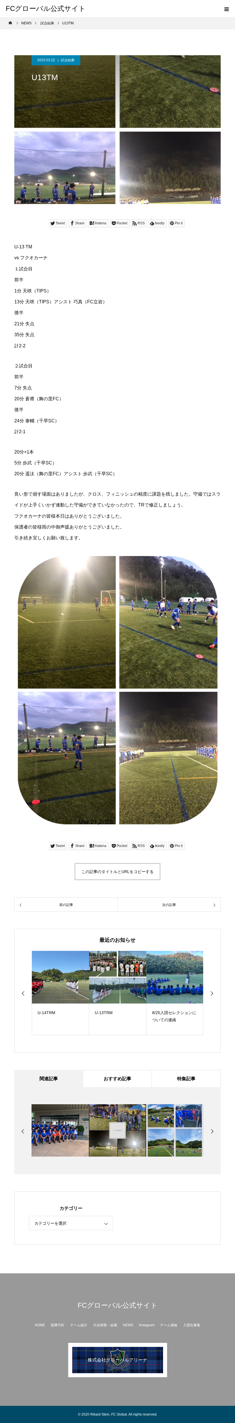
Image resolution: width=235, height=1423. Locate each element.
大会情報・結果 (105, 1325)
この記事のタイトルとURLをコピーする (117, 871)
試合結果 (68, 60)
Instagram (146, 1325)
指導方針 (57, 1325)
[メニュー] (226, 8)
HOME (40, 1325)
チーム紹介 (78, 1325)
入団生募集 (191, 1325)
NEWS (128, 1325)
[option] (60, 993)
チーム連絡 (168, 1325)
